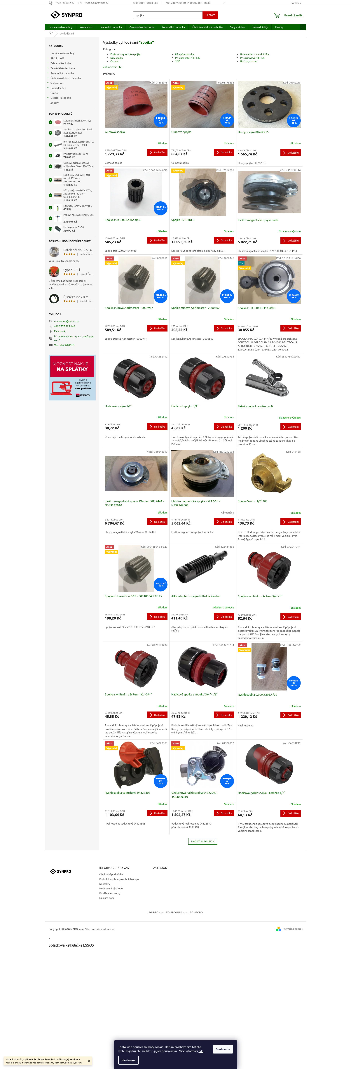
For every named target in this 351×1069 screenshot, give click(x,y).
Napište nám (106, 897)
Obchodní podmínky (145, 2)
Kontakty (104, 883)
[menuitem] (60, 27)
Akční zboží (57, 58)
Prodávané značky (109, 893)
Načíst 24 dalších (202, 841)
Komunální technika (62, 72)
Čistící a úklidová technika (65, 77)
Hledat (210, 15)
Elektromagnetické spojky (125, 54)
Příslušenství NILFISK (187, 57)
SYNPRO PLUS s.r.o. (177, 912)
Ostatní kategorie (60, 97)
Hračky (54, 92)
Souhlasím (223, 1049)
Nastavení (128, 1060)
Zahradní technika (60, 63)
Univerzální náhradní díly (254, 54)
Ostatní (114, 61)
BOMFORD (196, 912)
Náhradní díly (58, 87)
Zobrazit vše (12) (113, 66)
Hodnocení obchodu (111, 888)
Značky (54, 102)
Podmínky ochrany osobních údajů (188, 2)
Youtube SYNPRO (64, 345)
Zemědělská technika (62, 68)
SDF (177, 61)
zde (201, 1051)
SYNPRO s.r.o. (156, 912)
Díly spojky (116, 57)
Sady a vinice (57, 82)
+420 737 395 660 (64, 326)
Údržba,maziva (248, 61)
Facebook (59, 331)
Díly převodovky (184, 54)
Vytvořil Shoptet (293, 928)
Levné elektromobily (62, 53)
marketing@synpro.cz (66, 321)
